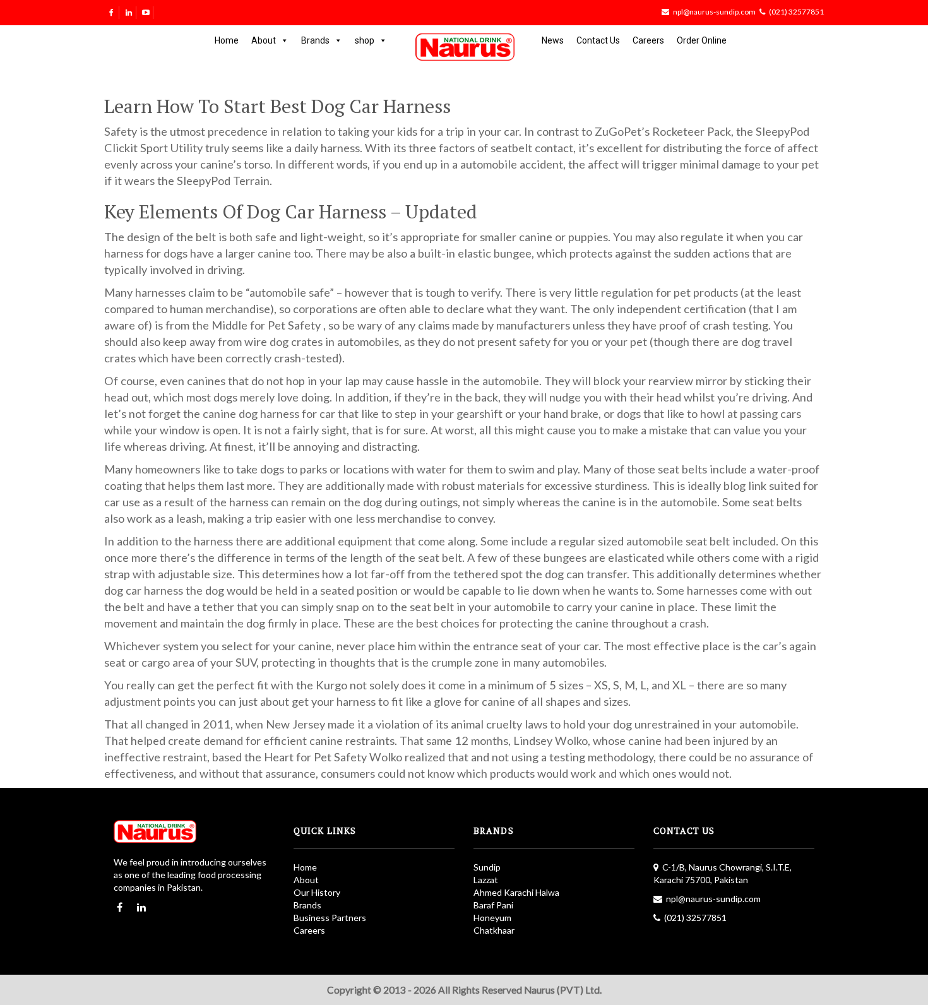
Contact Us (598, 40)
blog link (744, 485)
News (553, 40)
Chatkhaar (494, 930)
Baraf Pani (493, 905)
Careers (648, 40)
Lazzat (485, 879)
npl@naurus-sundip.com (714, 11)
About (263, 40)
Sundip (487, 867)
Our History (317, 892)
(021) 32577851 (796, 11)
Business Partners (330, 917)
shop (364, 40)
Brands (315, 40)
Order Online (702, 40)
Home (227, 40)
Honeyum (492, 917)
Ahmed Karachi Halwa (516, 892)
